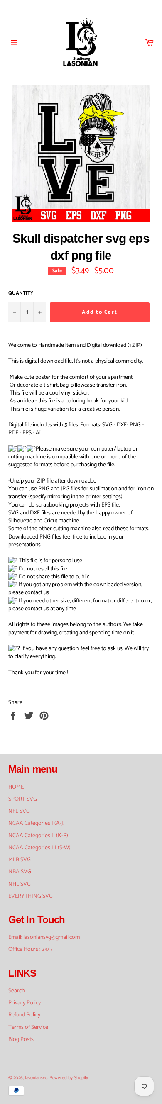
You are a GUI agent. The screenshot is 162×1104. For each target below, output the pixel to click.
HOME (16, 787)
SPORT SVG (22, 799)
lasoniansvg (36, 1078)
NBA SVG (19, 872)
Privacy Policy (24, 1003)
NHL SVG (19, 884)
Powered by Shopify (68, 1078)
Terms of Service (28, 1027)
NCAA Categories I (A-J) (36, 823)
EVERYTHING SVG (30, 896)
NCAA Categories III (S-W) (39, 848)
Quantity (20, 293)
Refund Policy (24, 1015)
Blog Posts (21, 1039)
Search (16, 991)
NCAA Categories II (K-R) (38, 836)
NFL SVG (19, 811)
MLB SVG (19, 860)
